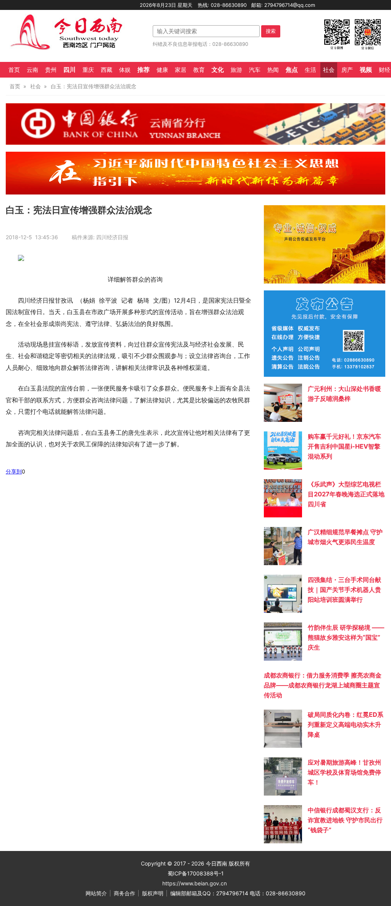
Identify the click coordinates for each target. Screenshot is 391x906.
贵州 (51, 69)
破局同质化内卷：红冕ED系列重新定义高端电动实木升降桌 (345, 724)
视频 (366, 69)
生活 (310, 69)
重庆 (88, 69)
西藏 (106, 69)
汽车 (254, 69)
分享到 (14, 471)
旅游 (236, 69)
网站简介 (96, 893)
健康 (162, 69)
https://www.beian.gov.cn (194, 883)
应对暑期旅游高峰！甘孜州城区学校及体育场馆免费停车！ (344, 772)
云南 (32, 69)
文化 (218, 69)
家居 (180, 69)
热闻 (273, 69)
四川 (69, 69)
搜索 (271, 31)
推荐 (143, 69)
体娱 (125, 69)
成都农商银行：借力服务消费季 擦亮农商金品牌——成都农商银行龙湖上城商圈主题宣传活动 (322, 685)
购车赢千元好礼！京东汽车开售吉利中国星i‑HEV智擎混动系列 (344, 446)
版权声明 (152, 893)
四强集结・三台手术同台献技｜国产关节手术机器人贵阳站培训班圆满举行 (344, 589)
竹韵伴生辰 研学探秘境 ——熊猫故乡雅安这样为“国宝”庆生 (346, 637)
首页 (14, 69)
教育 (199, 69)
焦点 (292, 69)
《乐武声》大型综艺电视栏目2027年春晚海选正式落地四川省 (346, 494)
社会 (328, 69)
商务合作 (124, 893)
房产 (347, 69)
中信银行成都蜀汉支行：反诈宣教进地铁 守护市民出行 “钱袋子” (345, 820)
